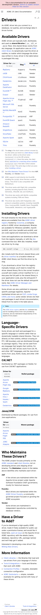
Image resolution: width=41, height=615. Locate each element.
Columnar (20, 223)
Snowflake (7, 134)
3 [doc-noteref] (10, 90)
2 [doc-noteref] (34, 65)
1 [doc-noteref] (24, 64)
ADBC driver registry (12, 309)
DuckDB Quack (9, 120)
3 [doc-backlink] (2, 177)
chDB (5, 73)
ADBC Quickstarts (11, 574)
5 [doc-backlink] (2, 195)
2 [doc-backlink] (2, 171)
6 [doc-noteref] (13, 115)
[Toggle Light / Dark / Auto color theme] (36, 11)
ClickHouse (7, 77)
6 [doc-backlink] (2, 201)
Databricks (7, 81)
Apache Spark (8, 138)
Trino (5, 145)
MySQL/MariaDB (9, 110)
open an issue (16, 533)
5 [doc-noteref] (3, 112)
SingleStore (7, 130)
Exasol (5, 95)
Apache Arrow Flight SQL (7, 382)
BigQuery (6, 69)
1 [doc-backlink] (2, 150)
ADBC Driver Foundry (14, 494)
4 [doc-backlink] (2, 187)
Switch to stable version (29, 4)
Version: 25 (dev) (28, 610)
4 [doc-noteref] (12, 100)
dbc (34, 239)
